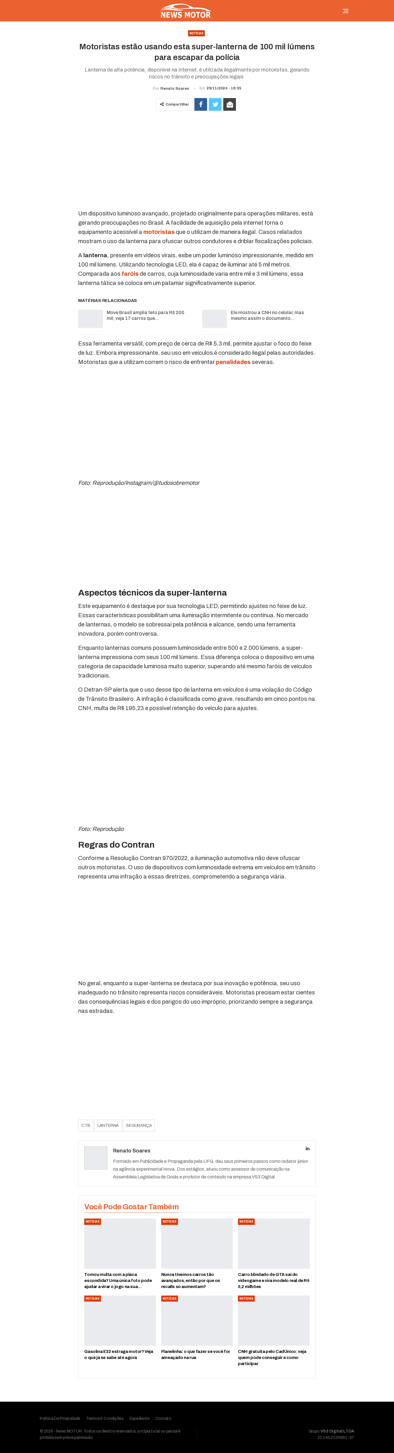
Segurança (139, 1125)
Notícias (196, 33)
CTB (85, 1125)
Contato (163, 1418)
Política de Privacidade (60, 1418)
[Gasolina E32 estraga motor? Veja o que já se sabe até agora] (120, 1321)
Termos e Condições (105, 1418)
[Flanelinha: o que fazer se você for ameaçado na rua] (197, 1321)
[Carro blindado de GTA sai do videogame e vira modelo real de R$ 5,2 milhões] (273, 1244)
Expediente (140, 1418)
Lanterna (108, 1125)
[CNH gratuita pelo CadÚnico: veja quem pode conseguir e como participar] (273, 1321)
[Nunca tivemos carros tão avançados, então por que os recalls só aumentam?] (197, 1244)
